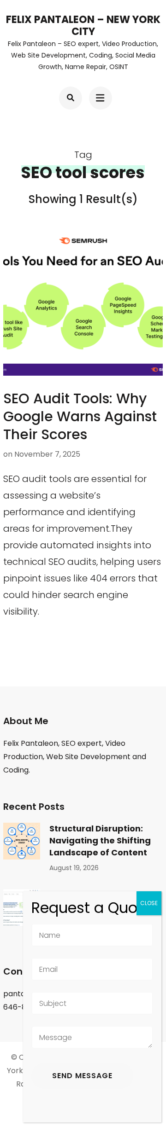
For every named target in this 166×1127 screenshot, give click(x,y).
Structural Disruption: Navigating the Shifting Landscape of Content (100, 840)
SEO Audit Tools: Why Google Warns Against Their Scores (80, 416)
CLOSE (149, 903)
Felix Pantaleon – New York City (83, 25)
